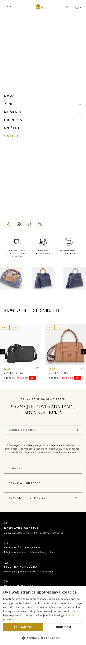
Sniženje (13, 128)
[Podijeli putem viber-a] (19, 224)
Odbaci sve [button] (64, 627)
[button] (9, 7)
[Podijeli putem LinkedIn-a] (39, 224)
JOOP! (8, 369)
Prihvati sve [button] (23, 627)
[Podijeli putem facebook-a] (8, 224)
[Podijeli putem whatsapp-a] (29, 224)
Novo (9, 96)
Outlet (11, 135)
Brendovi (14, 120)
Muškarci (14, 112)
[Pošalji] (77, 430)
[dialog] (43, 615)
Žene (9, 104)
